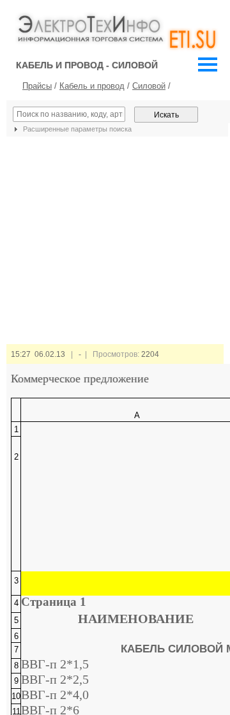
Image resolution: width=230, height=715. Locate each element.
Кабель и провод (92, 86)
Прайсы (37, 86)
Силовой (148, 86)
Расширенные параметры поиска (76, 129)
